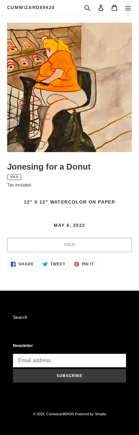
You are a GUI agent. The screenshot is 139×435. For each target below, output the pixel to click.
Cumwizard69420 (31, 7)
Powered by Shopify (90, 414)
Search (20, 317)
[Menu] (128, 7)
